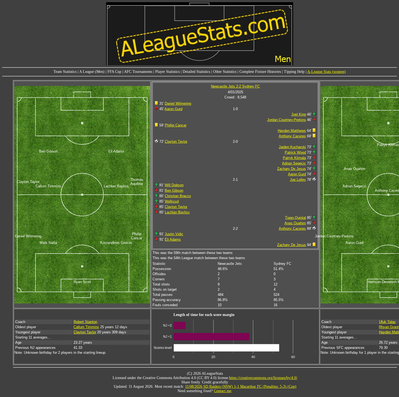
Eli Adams (173, 239)
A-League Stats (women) (326, 72)
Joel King (298, 114)
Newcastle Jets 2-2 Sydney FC (235, 86)
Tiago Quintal (295, 218)
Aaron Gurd (173, 109)
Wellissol (172, 201)
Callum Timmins (86, 327)
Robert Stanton (85, 322)
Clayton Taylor (176, 141)
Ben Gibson (174, 190)
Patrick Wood (295, 152)
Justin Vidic (174, 234)
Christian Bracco (178, 196)
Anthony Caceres (292, 136)
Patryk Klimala (294, 158)
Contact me (222, 391)
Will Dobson (174, 185)
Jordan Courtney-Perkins (286, 120)
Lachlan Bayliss (177, 212)
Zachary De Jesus (291, 169)
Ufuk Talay (387, 322)
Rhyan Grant (389, 327)
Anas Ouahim (295, 223)
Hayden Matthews (292, 131)
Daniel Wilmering (178, 103)
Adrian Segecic (294, 163)
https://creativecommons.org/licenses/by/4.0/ (263, 378)
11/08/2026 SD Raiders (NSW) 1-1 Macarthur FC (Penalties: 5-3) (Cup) (240, 386)
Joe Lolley (298, 180)
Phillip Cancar (175, 125)
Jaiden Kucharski (292, 147)
